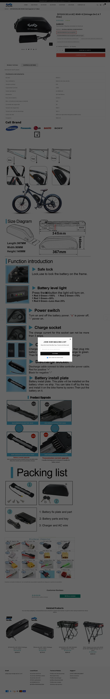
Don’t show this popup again (56, 357)
